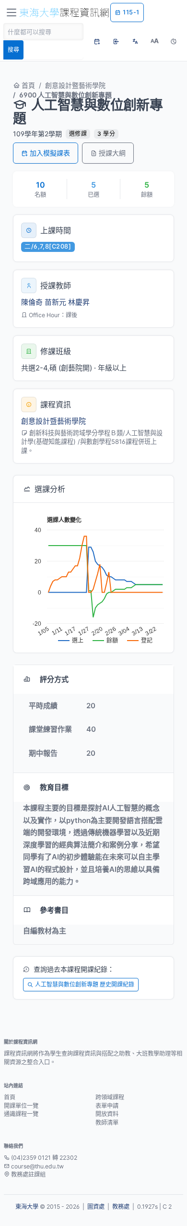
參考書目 (54, 910)
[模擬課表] (96, 41)
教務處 (120, 1206)
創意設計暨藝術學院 (75, 85)
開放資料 (106, 1114)
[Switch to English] (135, 41)
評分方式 (54, 679)
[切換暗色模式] (173, 41)
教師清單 (106, 1122)
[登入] (116, 41)
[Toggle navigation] (11, 12)
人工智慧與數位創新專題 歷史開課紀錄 (84, 984)
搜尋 (13, 49)
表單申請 (106, 1105)
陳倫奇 (32, 302)
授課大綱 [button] (112, 153)
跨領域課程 (109, 1097)
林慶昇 (79, 302)
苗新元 (55, 302)
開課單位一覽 (21, 1105)
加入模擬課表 (50, 153)
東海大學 (26, 1206)
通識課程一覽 (21, 1114)
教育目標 (54, 787)
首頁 (27, 85)
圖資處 (96, 1206)
